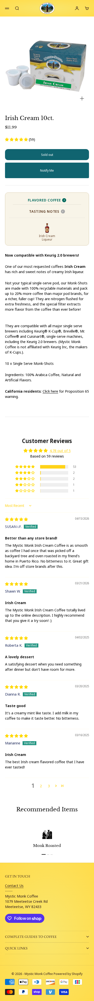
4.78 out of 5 (60, 450)
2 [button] (41, 785)
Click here (50, 391)
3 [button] (49, 785)
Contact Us (14, 885)
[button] (17, 139)
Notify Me (47, 170)
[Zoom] (82, 98)
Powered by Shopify (68, 973)
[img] (16, 519)
